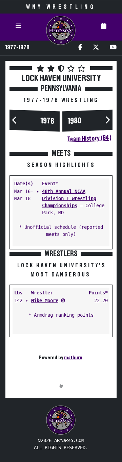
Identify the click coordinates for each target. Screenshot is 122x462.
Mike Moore (44, 300)
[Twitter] (95, 48)
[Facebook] (80, 48)
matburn (73, 357)
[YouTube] (113, 48)
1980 (74, 121)
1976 (47, 121)
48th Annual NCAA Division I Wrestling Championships (69, 198)
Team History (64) (89, 138)
